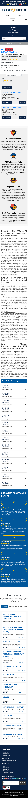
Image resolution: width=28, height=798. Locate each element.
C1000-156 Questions (5, 453)
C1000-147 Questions (5, 445)
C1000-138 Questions (5, 438)
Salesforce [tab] (4, 606)
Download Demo (7, 102)
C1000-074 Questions (5, 482)
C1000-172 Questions (5, 416)
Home (13, 27)
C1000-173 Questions (5, 431)
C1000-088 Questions (5, 468)
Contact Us (6, 769)
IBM (14, 43)
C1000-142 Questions (5, 475)
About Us (5, 752)
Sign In (7, 15)
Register (20, 15)
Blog (13, 35)
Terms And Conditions (8, 772)
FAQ (4, 766)
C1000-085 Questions (5, 408)
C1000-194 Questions (5, 401)
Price (3, 78)
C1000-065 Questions (5, 394)
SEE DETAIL (5, 623)
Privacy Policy (6, 770)
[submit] (24, 38)
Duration (4, 75)
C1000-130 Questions (5, 386)
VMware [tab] (25, 606)
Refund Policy (6, 755)
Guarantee (6, 753)
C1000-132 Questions (5, 423)
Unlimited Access (13, 33)
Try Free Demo (6, 117)
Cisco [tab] (12, 606)
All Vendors (13, 30)
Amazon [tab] (20, 606)
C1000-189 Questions (5, 460)
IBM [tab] (10, 606)
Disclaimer (6, 767)
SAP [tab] (16, 606)
